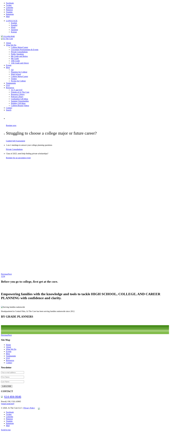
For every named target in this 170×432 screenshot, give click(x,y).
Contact (9, 363)
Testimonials (11, 356)
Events (8, 351)
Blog (8, 354)
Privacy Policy (29, 408)
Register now (11, 125)
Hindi (13, 27)
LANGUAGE (11, 21)
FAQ (8, 358)
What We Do (11, 349)
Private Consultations (14, 149)
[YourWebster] (37, 408)
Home (8, 345)
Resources (10, 360)
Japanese (14, 30)
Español (14, 25)
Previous (4, 274)
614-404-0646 (9, 36)
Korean (14, 32)
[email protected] (7, 404)
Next (10, 274)
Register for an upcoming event (18, 158)
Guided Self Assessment (15, 141)
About (8, 347)
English (14, 23)
